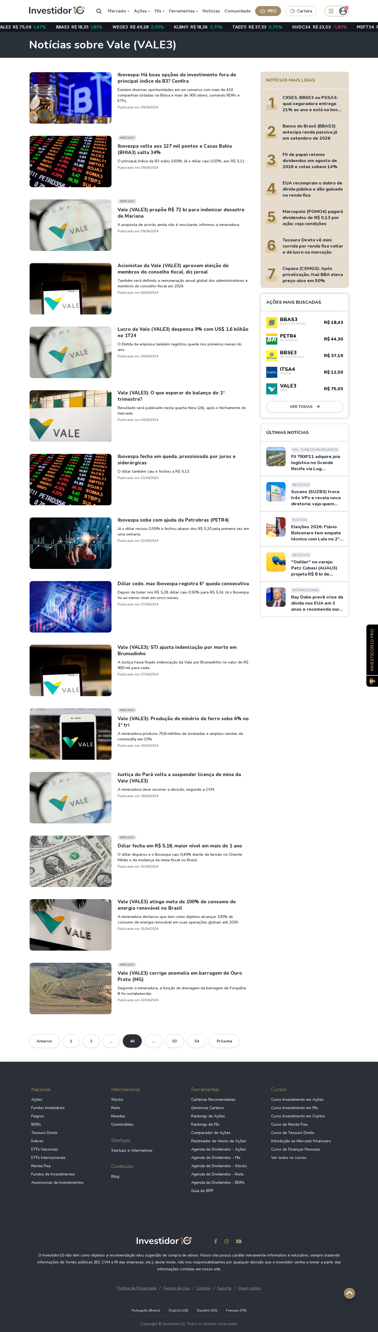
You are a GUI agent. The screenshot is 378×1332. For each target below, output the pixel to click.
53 (174, 1041)
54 (197, 1041)
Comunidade (237, 11)
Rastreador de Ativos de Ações (218, 1141)
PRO (272, 11)
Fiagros (37, 1116)
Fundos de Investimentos (53, 1174)
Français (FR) (236, 1310)
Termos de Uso (176, 1288)
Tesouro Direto (44, 1132)
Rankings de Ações (208, 1116)
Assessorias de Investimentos (57, 1182)
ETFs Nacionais (44, 1149)
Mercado (117, 11)
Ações (140, 11)
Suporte (224, 1288)
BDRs (36, 1124)
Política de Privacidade (137, 1288)
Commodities (122, 1124)
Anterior (44, 1041)
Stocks (117, 1099)
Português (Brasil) (146, 1310)
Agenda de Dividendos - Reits (217, 1174)
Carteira (304, 11)
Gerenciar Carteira (207, 1107)
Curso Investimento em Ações (297, 1099)
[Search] (99, 11)
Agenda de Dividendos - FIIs (215, 1157)
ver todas (302, 406)
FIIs (158, 11)
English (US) (178, 1310)
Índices (37, 1141)
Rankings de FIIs (205, 1124)
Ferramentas (182, 11)
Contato (203, 1288)
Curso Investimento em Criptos (298, 1116)
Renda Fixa (41, 1166)
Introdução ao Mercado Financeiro (301, 1141)
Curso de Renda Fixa (289, 1124)
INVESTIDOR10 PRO (372, 650)
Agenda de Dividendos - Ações (218, 1149)
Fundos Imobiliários (48, 1107)
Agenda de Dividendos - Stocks (219, 1166)
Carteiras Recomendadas (213, 1099)
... (111, 1041)
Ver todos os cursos (288, 1157)
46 (132, 1041)
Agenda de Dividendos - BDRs (218, 1182)
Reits (115, 1107)
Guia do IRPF (202, 1190)
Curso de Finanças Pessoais (295, 1149)
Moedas (118, 1116)
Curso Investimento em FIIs (294, 1107)
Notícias (211, 11)
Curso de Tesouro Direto (292, 1132)
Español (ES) (207, 1310)
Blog (115, 1176)
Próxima (224, 1041)
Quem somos (249, 1288)
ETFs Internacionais (48, 1157)
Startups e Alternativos (131, 1150)
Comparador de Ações (211, 1132)
